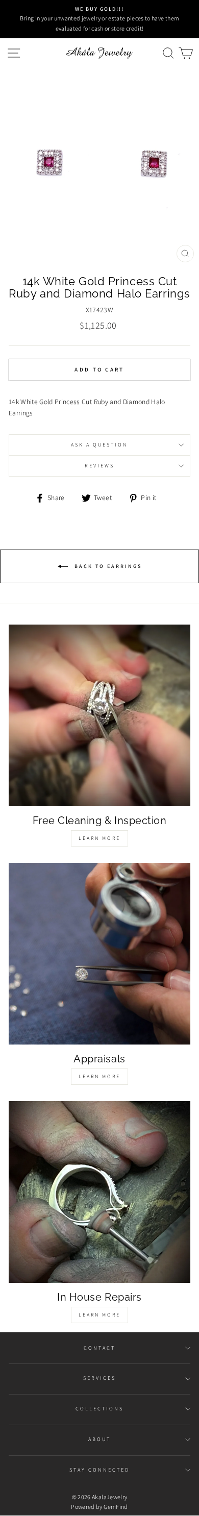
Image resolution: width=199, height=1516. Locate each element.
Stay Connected (99, 1470)
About (99, 1439)
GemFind (116, 1506)
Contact (99, 1348)
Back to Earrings (107, 565)
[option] (99, 19)
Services (99, 1378)
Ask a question (100, 444)
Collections (100, 1408)
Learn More (99, 838)
